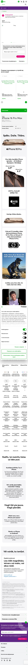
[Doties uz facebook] (2, 660)
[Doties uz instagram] (7, 660)
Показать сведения (19, 346)
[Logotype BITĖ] (3, 2)
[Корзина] (21, 1)
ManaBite (23, 1)
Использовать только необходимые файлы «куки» (14, 356)
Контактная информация (7, 654)
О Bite (2, 650)
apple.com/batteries (11, 590)
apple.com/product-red (20, 594)
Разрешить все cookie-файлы (14, 351)
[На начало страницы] (26, 622)
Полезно (3, 647)
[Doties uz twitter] (4, 660)
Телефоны (4, 11)
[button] (19, 1)
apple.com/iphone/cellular (12, 603)
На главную (4, 643)
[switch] (25, 333)
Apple (3, 20)
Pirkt (6, 381)
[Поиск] (25, 4)
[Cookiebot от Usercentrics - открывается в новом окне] (21, 307)
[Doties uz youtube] (10, 660)
